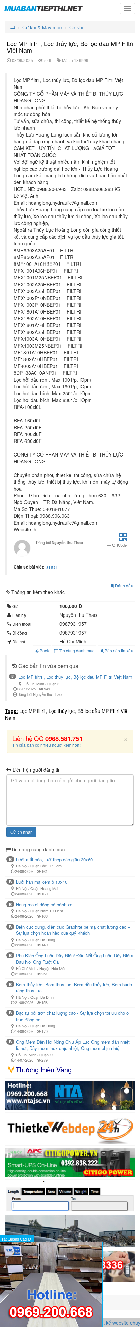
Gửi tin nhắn (21, 838)
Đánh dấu (123, 585)
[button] (123, 538)
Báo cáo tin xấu (119, 650)
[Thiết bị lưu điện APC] (70, 1169)
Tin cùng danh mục (76, 650)
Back (44, 650)
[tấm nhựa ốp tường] (70, 1101)
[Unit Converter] (70, 1202)
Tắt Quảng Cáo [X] (16, 1239)
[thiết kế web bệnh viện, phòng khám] (70, 1135)
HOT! (53, 567)
